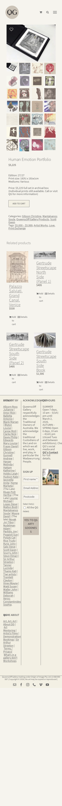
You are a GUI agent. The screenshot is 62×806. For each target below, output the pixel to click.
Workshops (10, 661)
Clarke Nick (9, 434)
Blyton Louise (7, 426)
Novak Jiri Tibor (9, 521)
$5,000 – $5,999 (24, 225)
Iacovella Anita (8, 481)
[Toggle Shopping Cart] (41, 12)
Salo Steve (9, 547)
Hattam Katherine (9, 469)
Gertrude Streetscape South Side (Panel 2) (19, 353)
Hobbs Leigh (10, 474)
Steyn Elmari (10, 556)
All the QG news (30, 509)
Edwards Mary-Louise (10, 441)
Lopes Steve (10, 504)
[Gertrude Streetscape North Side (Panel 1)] (45, 255)
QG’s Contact (50, 452)
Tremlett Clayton (8, 578)
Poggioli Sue (10, 535)
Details (23, 317)
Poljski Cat (9, 538)
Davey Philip (10, 437)
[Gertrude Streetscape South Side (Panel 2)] (17, 337)
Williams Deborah (8, 594)
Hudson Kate (10, 477)
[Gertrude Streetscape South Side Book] (45, 340)
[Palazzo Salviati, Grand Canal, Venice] (17, 267)
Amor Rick (9, 413)
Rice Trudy (9, 541)
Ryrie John (9, 544)
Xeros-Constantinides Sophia (12, 602)
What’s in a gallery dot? (10, 656)
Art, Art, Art (9, 621)
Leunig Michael (10, 499)
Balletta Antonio (8, 417)
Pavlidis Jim (10, 531)
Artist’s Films (10, 633)
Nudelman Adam (9, 527)
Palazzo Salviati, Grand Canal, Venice (15, 295)
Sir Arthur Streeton (9, 560)
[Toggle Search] (47, 12)
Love (52, 225)
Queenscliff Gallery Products (32, 219)
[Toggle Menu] (55, 12)
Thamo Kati (10, 571)
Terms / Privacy (8, 650)
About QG (8, 624)
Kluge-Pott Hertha (9, 493)
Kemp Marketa (10, 484)
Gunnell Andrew (7, 456)
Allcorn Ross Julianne (10, 408)
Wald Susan (10, 586)
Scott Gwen (10, 550)
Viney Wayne (10, 583)
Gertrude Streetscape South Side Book (46, 361)
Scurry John (10, 553)
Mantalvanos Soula (10, 511)
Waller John (10, 589)
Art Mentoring (9, 628)
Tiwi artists (9, 574)
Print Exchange (17, 228)
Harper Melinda (8, 463)
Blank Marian (10, 422)
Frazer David (10, 446)
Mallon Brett (10, 507)
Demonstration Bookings (12, 638)
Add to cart (19, 203)
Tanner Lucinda (8, 566)
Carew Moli (9, 431)
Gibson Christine (31, 216)
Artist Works (41, 225)
